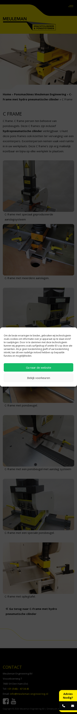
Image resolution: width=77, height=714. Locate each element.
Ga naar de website (38, 367)
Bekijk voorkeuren (38, 378)
